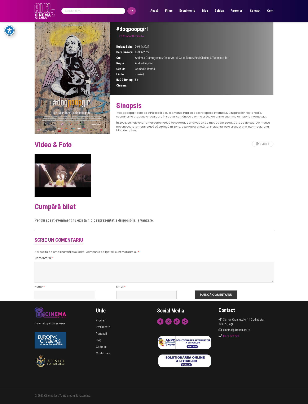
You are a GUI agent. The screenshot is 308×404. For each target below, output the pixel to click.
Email (121, 287)
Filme (169, 11)
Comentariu (44, 258)
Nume (40, 287)
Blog (205, 11)
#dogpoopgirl (132, 29)
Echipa (219, 11)
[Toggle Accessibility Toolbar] (9, 30)
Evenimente (187, 11)
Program (101, 320)
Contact (255, 11)
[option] (62, 175)
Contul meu (103, 353)
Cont (270, 11)
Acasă (154, 11)
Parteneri (236, 11)
